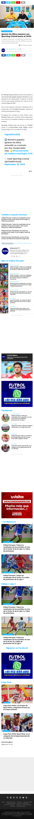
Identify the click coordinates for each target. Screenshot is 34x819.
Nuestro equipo (28, 802)
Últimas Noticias (11, 803)
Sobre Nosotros (10, 802)
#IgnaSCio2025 (12, 134)
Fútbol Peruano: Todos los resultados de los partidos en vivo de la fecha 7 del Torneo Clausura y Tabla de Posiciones (15, 226)
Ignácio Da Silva (27, 243)
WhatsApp (12, 806)
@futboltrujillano (7, 742)
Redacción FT (13, 49)
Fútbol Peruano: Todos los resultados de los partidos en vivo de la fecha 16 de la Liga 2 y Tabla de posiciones (15, 219)
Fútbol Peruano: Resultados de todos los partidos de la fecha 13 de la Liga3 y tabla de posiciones (15, 232)
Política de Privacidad (22, 803)
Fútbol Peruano (18, 243)
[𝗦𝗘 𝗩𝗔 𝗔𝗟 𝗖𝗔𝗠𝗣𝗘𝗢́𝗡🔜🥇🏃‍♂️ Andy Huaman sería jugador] (17, 377)
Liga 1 (2, 244)
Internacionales (21, 806)
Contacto (19, 802)
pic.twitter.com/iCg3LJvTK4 (19, 153)
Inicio (3, 802)
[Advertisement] (17, 76)
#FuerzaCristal (20, 150)
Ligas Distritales (26, 804)
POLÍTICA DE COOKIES (9, 804)
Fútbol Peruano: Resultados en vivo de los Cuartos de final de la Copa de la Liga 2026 (15, 237)
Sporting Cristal (9, 244)
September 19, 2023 (15, 164)
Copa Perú (18, 804)
